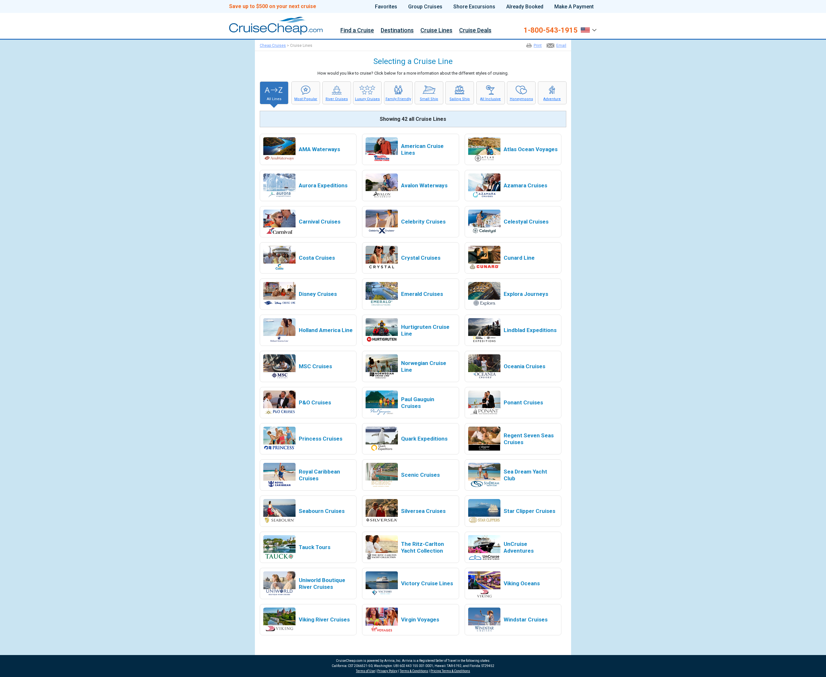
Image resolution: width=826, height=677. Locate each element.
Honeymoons (521, 99)
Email (561, 45)
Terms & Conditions (414, 671)
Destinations (397, 30)
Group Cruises (425, 6)
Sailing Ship (459, 99)
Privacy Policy (387, 671)
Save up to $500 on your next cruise (272, 6)
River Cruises (337, 99)
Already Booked (524, 6)
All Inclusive (490, 99)
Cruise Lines (436, 30)
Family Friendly (398, 99)
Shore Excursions (474, 6)
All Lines (274, 99)
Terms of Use (365, 671)
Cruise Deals (475, 30)
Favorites (386, 6)
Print (538, 45)
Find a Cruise (357, 30)
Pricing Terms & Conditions (450, 671)
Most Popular (305, 99)
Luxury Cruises (367, 99)
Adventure (552, 99)
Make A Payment (574, 6)
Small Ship (429, 99)
